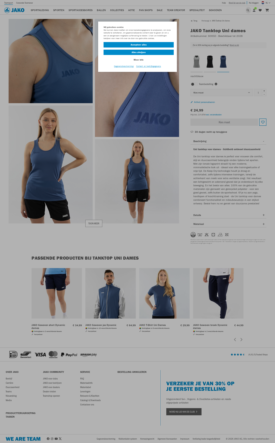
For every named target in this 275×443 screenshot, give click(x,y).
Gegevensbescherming (123, 66)
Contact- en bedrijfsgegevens (148, 66)
